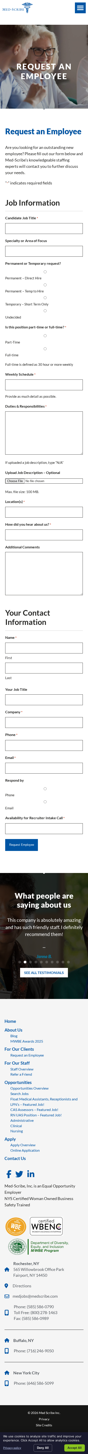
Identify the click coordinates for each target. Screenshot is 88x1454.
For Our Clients (19, 1049)
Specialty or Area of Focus (26, 240)
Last (8, 678)
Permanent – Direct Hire (23, 278)
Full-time (12, 355)
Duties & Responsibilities (25, 406)
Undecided (13, 317)
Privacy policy (12, 1448)
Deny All (43, 1448)
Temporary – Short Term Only (27, 304)
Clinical (16, 1126)
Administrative (22, 1120)
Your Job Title (16, 689)
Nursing (16, 1131)
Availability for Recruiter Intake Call (35, 818)
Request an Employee (27, 1055)
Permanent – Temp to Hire (24, 291)
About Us (13, 1029)
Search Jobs (19, 1093)
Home (10, 1021)
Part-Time (12, 342)
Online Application (25, 1150)
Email (10, 757)
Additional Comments (22, 547)
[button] (80, 7)
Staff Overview (21, 1069)
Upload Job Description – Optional (32, 472)
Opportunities (18, 1082)
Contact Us (15, 1158)
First (8, 658)
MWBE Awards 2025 (26, 1041)
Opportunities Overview (29, 1088)
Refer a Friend (21, 1074)
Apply (10, 1139)
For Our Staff (17, 1063)
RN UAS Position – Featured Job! (36, 1115)
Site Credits (44, 1425)
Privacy (44, 1419)
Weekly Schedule (20, 374)
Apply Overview (22, 1145)
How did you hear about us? (28, 524)
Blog (13, 1036)
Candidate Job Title (21, 218)
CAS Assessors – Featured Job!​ (34, 1109)
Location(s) (15, 501)
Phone (11, 734)
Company (13, 712)
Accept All (74, 1448)
